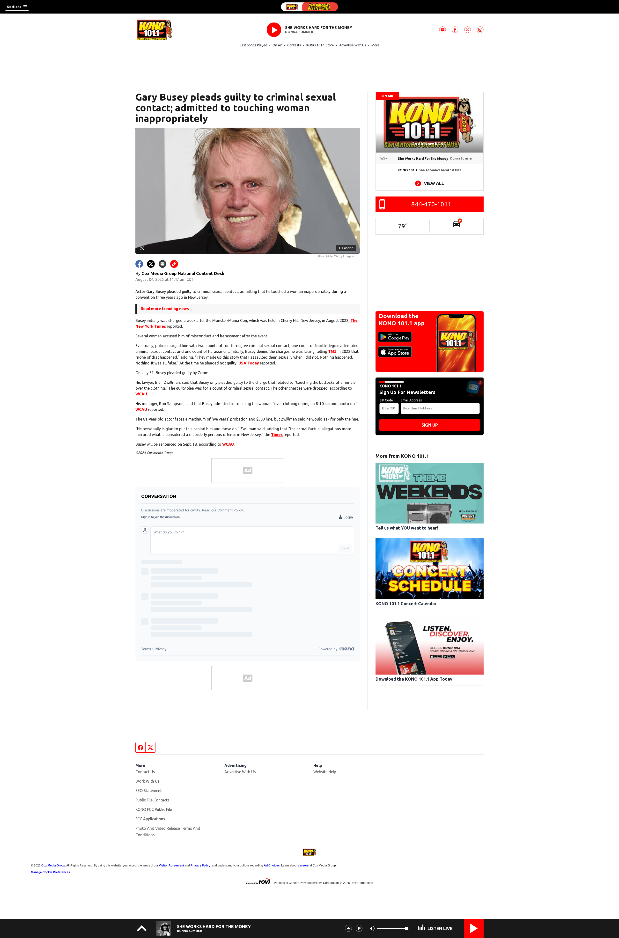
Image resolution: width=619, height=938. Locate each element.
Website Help (324, 772)
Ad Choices (272, 865)
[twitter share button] (151, 264)
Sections (14, 7)
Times (277, 434)
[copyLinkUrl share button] (174, 264)
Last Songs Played (253, 45)
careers (303, 865)
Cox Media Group (53, 865)
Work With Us (147, 781)
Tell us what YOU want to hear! (407, 527)
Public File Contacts (152, 800)
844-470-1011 (431, 204)
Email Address (411, 400)
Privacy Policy (200, 865)
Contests (294, 45)
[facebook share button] (139, 264)
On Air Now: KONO (430, 144)
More (375, 45)
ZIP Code (386, 400)
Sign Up (429, 424)
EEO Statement (148, 790)
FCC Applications (150, 819)
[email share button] (162, 264)
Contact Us (145, 772)
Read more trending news (165, 308)
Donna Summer (299, 32)
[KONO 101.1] (309, 7)
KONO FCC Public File (153, 809)
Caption (346, 248)
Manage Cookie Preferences (50, 872)
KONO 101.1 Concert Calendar (406, 603)
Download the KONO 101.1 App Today (414, 678)
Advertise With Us (352, 45)
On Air (277, 45)
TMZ (332, 351)
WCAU (141, 394)
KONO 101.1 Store (320, 45)
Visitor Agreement (171, 865)
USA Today (248, 363)
